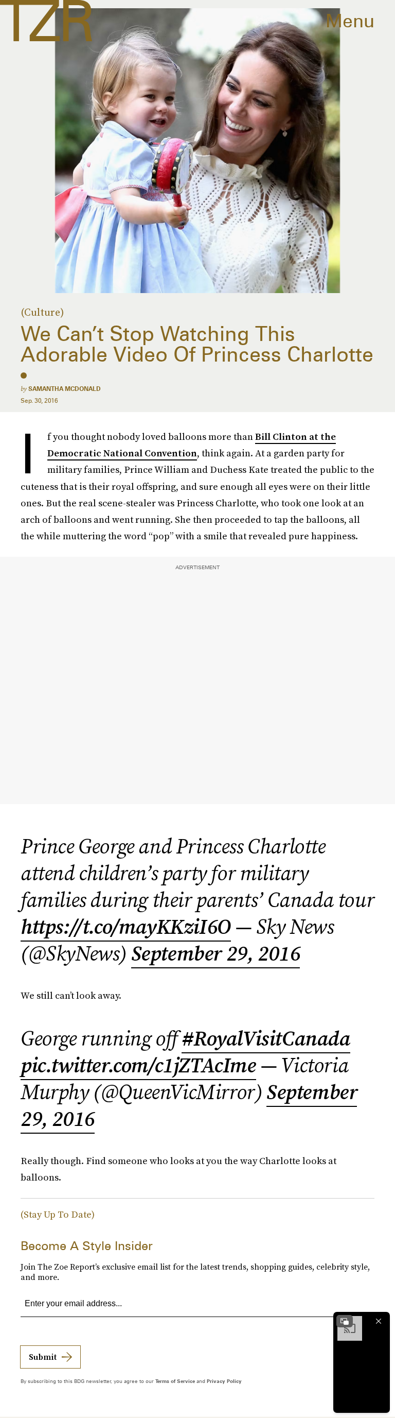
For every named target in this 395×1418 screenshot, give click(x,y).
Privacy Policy (224, 1381)
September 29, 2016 (215, 953)
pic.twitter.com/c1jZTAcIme (138, 1065)
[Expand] (344, 1321)
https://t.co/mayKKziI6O (126, 927)
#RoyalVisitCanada (266, 1038)
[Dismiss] (378, 1321)
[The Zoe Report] (46, 20)
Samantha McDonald (64, 388)
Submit (43, 1356)
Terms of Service (175, 1381)
